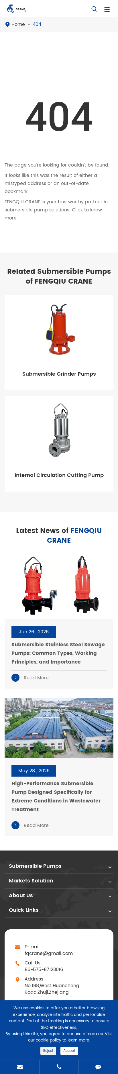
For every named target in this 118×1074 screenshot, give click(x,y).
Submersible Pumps (35, 866)
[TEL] (59, 1067)
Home (18, 24)
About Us (21, 895)
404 (37, 24)
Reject (48, 1051)
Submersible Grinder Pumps (59, 374)
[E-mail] (19, 1067)
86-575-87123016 (44, 969)
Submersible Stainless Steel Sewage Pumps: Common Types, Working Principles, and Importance (58, 653)
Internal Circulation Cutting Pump (59, 475)
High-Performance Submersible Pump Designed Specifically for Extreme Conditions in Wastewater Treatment (56, 797)
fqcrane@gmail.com (49, 953)
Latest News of (59, 536)
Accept (69, 1051)
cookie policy (48, 1040)
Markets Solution (31, 881)
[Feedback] (98, 1067)
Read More (31, 678)
